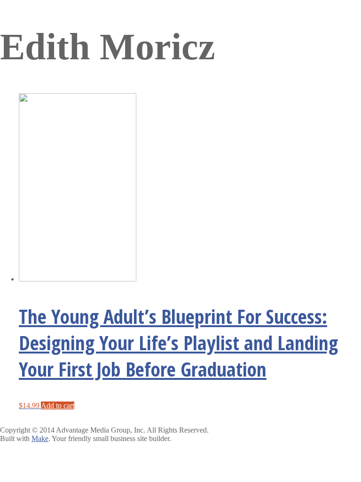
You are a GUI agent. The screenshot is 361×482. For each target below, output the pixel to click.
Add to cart (57, 406)
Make (39, 438)
